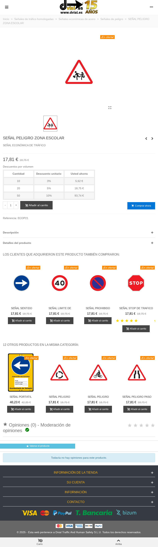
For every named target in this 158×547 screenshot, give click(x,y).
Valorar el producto (38, 446)
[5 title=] (136, 321)
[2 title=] (122, 321)
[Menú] (6, 7)
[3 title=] (127, 321)
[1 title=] (117, 321)
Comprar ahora (141, 205)
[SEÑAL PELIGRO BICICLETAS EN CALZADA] (146, 138)
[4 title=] (131, 321)
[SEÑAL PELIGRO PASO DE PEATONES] (152, 138)
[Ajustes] (151, 7)
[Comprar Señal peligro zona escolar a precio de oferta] (110, 108)
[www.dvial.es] (79, 7)
